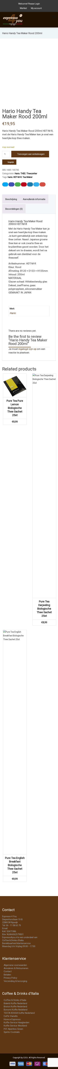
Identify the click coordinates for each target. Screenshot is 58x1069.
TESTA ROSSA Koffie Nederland (19, 1013)
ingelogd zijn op (27, 348)
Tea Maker (28, 177)
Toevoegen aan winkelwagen (31, 154)
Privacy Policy (10, 977)
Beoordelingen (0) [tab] (14, 209)
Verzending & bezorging (15, 981)
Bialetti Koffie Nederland (15, 1003)
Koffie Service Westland (15, 1025)
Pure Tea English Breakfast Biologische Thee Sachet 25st (15, 865)
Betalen (7, 974)
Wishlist (23, 8)
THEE (23, 173)
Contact (8, 971)
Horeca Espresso (12, 1019)
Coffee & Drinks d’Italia (15, 1000)
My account (36, 8)
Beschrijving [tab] (11, 199)
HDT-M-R (17, 177)
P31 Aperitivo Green (13, 1029)
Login (37, 4)
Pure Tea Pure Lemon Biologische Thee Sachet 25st (15, 408)
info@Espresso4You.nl (19, 928)
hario (10, 177)
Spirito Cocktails (12, 1032)
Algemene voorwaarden (15, 965)
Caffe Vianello (11, 1016)
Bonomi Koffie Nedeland (15, 1009)
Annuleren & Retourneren (16, 968)
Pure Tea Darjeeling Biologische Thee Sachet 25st (44, 608)
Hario (17, 173)
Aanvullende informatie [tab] (34, 199)
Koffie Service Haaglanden (16, 1022)
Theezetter (31, 173)
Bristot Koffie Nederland (15, 1006)
